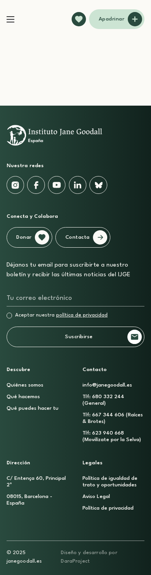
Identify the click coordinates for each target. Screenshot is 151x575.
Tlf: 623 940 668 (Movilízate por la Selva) (111, 436)
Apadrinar (112, 19)
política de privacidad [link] (82, 315)
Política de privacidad (108, 508)
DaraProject (75, 561)
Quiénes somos (25, 385)
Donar (24, 237)
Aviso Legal (96, 496)
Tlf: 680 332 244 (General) (103, 400)
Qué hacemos (23, 396)
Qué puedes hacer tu (32, 408)
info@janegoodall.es (107, 385)
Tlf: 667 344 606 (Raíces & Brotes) (112, 418)
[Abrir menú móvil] (10, 19)
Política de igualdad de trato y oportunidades (109, 482)
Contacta (77, 237)
